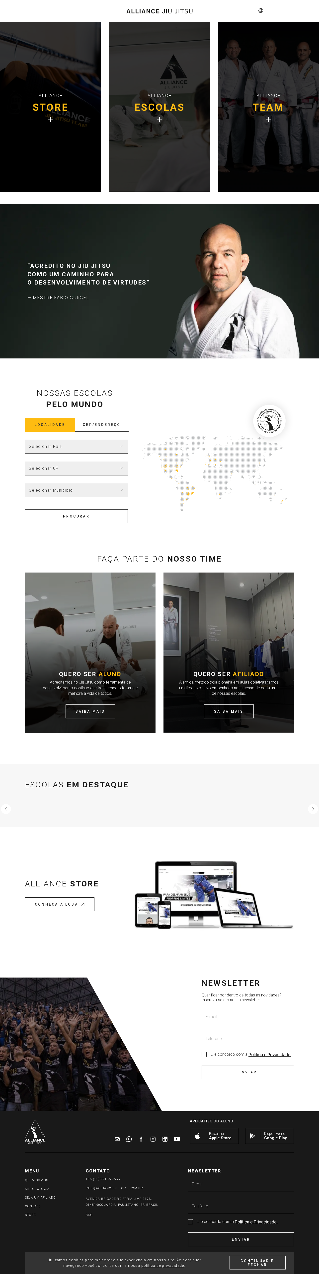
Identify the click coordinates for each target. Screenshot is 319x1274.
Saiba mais (90, 711)
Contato (33, 1206)
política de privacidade (162, 1266)
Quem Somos (36, 1180)
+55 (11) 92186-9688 (103, 1179)
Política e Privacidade (269, 1054)
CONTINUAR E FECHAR (257, 1263)
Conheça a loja (56, 904)
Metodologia (37, 1189)
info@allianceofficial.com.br (114, 1188)
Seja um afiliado (40, 1197)
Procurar (76, 516)
